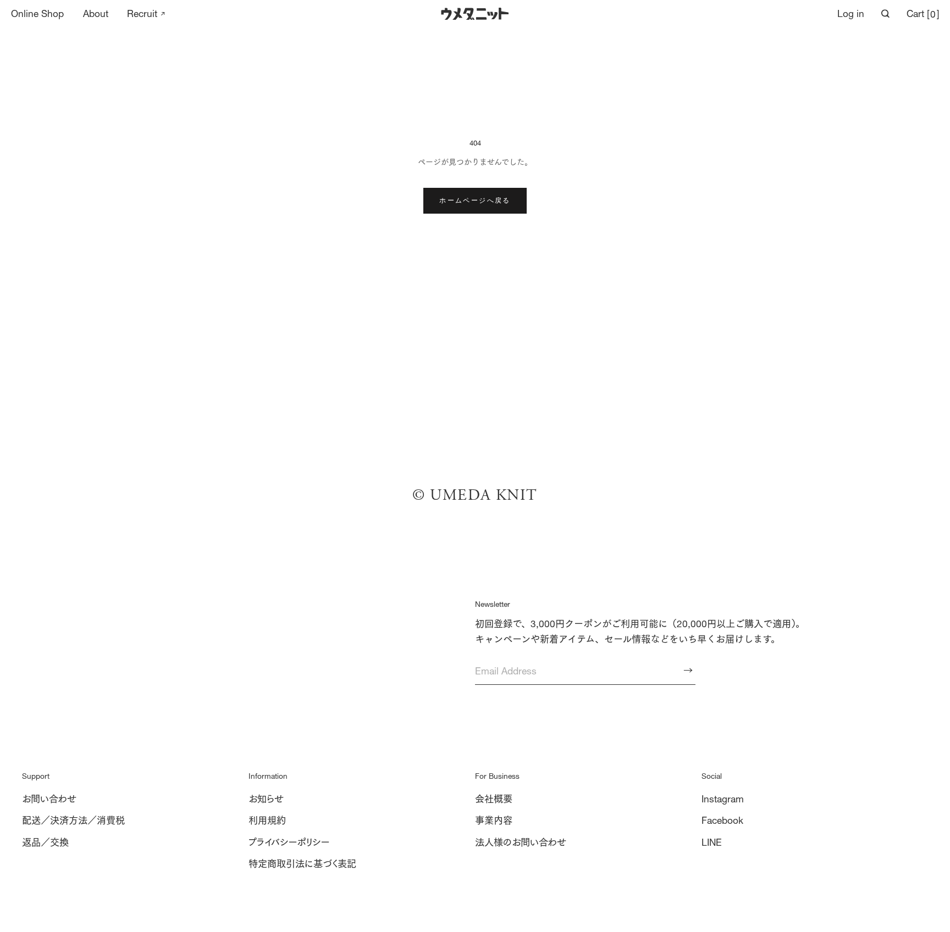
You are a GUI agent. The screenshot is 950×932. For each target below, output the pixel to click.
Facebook (722, 820)
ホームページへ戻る (475, 200)
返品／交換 (45, 842)
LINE (712, 842)
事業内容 (493, 820)
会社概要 (493, 799)
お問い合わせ (49, 799)
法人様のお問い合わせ (520, 842)
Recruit (142, 13)
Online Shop (37, 13)
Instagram (723, 799)
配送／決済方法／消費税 (73, 820)
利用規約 (267, 820)
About (95, 13)
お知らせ (266, 799)
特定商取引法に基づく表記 (302, 863)
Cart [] (923, 14)
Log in (850, 13)
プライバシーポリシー (289, 842)
